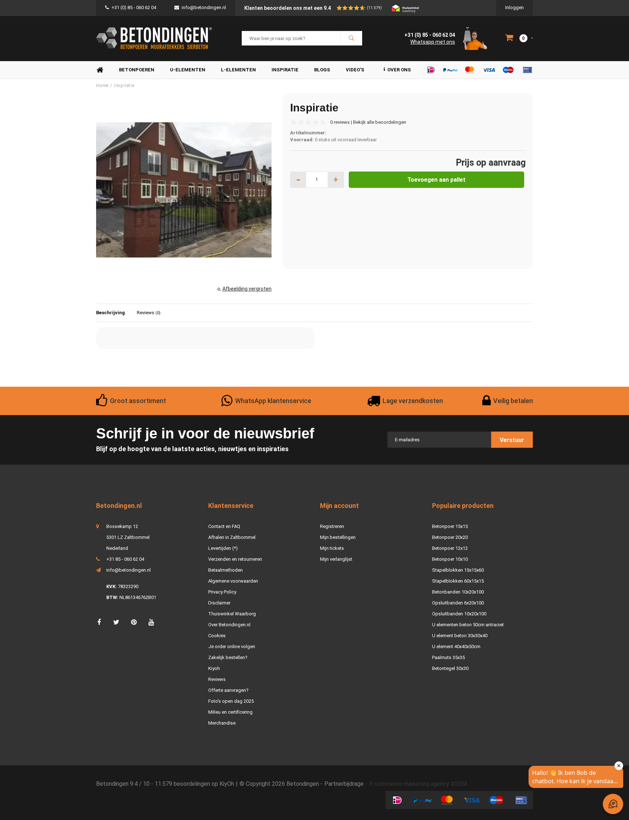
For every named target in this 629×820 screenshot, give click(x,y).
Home (100, 70)
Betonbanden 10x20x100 (458, 592)
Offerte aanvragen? (228, 690)
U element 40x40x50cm (456, 646)
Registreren (332, 526)
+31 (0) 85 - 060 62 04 (133, 7)
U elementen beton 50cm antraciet (468, 624)
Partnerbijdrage (344, 783)
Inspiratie (285, 69)
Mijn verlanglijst (336, 559)
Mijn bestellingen (338, 537)
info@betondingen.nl (204, 7)
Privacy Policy (222, 592)
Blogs (322, 69)
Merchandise (222, 723)
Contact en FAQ (224, 526)
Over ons (399, 69)
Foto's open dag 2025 (231, 701)
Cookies (217, 635)
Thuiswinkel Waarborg (232, 613)
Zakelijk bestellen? (228, 657)
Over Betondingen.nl (229, 624)
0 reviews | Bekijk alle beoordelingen (368, 122)
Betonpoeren (136, 69)
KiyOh (226, 783)
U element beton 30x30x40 (459, 635)
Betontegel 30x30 (450, 668)
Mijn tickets (332, 548)
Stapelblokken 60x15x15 (458, 581)
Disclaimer (219, 603)
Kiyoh (214, 668)
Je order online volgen (231, 646)
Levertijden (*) (223, 548)
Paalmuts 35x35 (448, 657)
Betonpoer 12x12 (450, 548)
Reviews (149, 312)
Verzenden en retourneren (235, 559)
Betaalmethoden (225, 570)
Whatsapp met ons (432, 41)
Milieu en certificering (230, 712)
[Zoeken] (351, 38)
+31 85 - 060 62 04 (125, 559)
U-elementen (187, 69)
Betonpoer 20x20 (450, 537)
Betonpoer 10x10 (450, 559)
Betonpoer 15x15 (450, 526)
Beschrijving (110, 312)
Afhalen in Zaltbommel (232, 537)
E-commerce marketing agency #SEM (418, 783)
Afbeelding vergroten (247, 289)
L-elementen (238, 69)
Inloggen (514, 7)
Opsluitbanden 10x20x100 (459, 613)
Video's (355, 69)
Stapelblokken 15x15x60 (458, 570)
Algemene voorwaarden (233, 581)
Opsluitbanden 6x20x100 (458, 603)
